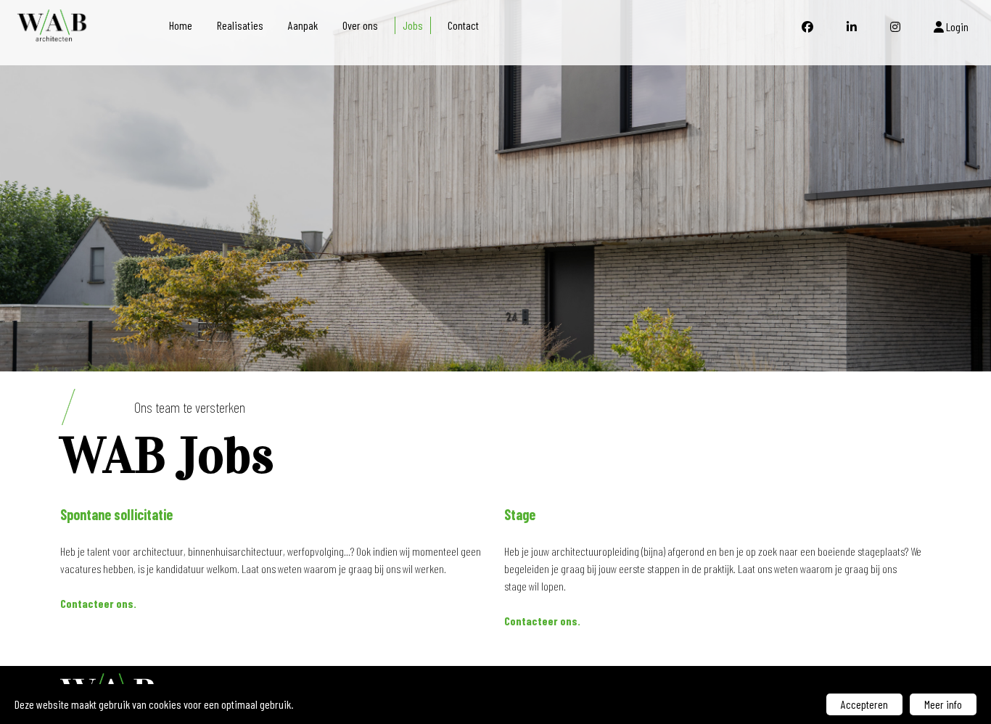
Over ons (360, 25)
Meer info (943, 704)
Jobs (413, 25)
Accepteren (864, 704)
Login (956, 26)
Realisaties (240, 25)
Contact (463, 25)
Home (180, 25)
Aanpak (303, 25)
